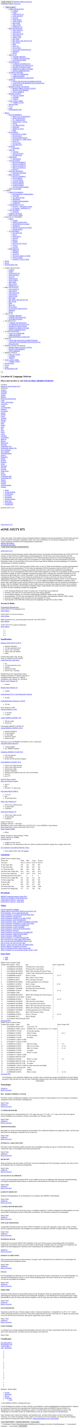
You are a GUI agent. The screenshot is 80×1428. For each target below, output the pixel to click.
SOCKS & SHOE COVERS (21, 256)
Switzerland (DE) (6, 476)
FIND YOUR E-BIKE (16, 215)
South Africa (5, 471)
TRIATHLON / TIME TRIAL (22, 139)
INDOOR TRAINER (19, 173)
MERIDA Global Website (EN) (10, 386)
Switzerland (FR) (6, 478)
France (3, 416)
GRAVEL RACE (17, 153)
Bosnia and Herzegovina (8, 399)
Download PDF (6, 1020)
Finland (3, 414)
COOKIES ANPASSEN (22, 1422)
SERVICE (12, 79)
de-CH (7, 365)
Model (7, 490)
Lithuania (4, 436)
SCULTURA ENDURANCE (21, 49)
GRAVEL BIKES (18, 182)
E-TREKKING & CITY (16, 205)
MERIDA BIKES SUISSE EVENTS (24, 88)
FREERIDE (16, 199)
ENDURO (15, 127)
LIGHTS (15, 238)
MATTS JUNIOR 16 (19, 168)
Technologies (9, 502)
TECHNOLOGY (14, 62)
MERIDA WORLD (15, 94)
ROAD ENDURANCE (19, 138)
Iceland (3, 422)
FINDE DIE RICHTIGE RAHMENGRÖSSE (26, 81)
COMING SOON (18, 102)
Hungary (3, 420)
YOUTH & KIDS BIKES (20, 187)
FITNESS (12, 146)
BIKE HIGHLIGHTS (15, 28)
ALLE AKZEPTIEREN (8, 1422)
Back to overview (6, 1090)
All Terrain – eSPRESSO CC (21, 208)
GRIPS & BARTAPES (19, 222)
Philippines (4, 457)
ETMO (14, 12)
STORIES (15, 97)
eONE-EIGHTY (17, 16)
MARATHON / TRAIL (19, 122)
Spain (2, 473)
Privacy (7, 1396)
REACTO (15, 46)
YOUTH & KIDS (14, 160)
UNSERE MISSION (19, 57)
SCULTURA (16, 48)
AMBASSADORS (18, 76)
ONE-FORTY (16, 35)
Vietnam (3, 487)
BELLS (14, 240)
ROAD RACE (17, 136)
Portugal (3, 460)
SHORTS (15, 252)
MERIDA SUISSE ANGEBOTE (19, 87)
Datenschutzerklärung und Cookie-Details (46, 1418)
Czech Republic (6, 407)
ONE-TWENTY (17, 30)
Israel (2, 427)
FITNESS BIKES (18, 183)
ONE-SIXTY (16, 32)
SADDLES (16, 226)
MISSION (15, 51)
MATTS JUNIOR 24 (19, 164)
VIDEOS (15, 99)
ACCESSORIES (14, 231)
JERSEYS (15, 250)
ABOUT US (13, 55)
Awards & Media (10, 492)
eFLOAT (15, 18)
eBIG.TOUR (16, 25)
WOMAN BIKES (18, 185)
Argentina (4, 392)
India (2, 423)
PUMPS (15, 242)
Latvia (3, 434)
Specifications (9, 494)
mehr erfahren (5, 611)
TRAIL (14, 123)
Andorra (3, 390)
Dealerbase (8, 1398)
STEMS (15, 220)
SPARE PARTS (17, 229)
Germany (4, 418)
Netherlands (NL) (6, 446)
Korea (3, 432)
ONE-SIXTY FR (17, 34)
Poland (3, 459)
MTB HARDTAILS (18, 118)
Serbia (3, 464)
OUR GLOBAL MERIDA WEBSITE (39, 381)
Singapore (4, 466)
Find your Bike (13, 104)
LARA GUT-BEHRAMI (20, 74)
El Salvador (4, 411)
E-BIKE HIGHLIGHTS (16, 9)
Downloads (8, 497)
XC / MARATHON (18, 120)
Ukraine (3, 483)
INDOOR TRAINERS (16, 171)
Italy (2, 429)
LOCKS (15, 247)
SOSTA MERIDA (18, 92)
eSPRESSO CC (17, 27)
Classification (9, 504)
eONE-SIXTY (17, 19)
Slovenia (3, 469)
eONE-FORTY (17, 21)
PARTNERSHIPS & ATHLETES (23, 78)
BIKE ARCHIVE (14, 175)
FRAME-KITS (17, 145)
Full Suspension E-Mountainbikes (22, 194)
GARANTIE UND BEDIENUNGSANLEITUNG (28, 83)
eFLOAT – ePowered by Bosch (22, 206)
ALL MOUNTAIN (18, 125)
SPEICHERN (23, 1426)
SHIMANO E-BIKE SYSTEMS (22, 69)
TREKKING (13, 157)
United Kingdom (6, 485)
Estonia (3, 413)
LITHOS (15, 11)
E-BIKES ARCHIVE (15, 213)
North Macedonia (6, 453)
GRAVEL (12, 150)
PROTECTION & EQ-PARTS (22, 228)
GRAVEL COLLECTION (20, 259)
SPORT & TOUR (18, 129)
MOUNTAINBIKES (15, 115)
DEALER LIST (17, 85)
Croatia (3, 406)
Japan (2, 430)
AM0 (6, 957)
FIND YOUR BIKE (15, 189)
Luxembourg (5, 437)
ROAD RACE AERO (19, 134)
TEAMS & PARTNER (16, 72)
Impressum (8, 1394)
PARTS (11, 219)
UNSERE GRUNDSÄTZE (21, 58)
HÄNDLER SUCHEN (8, 545)
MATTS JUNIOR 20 (19, 166)
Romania (3, 462)
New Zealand (5, 452)
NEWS (7, 261)
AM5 (6, 959)
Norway (3, 455)
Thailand (3, 482)
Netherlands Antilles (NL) (9, 448)
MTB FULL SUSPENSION (21, 116)
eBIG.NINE (16, 23)
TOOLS (15, 245)
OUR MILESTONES (19, 60)
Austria (3, 395)
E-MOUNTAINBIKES (16, 192)
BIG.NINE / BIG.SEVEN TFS (22, 41)
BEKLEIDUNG (14, 249)
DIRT (14, 44)
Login (10, 108)
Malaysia (3, 439)
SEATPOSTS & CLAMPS (20, 224)
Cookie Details (35, 1422)
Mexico (3, 441)
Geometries (8, 495)
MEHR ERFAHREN (7, 543)
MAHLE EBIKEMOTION (21, 71)
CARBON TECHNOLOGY (21, 64)
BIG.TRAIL (16, 42)
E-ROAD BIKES (14, 210)
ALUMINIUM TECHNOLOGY (22, 65)
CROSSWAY (16, 159)
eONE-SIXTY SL (18, 14)
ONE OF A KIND (18, 95)
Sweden (3, 474)
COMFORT (16, 203)
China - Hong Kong (7, 402)
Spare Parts (8, 501)
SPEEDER (15, 148)
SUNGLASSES (17, 258)
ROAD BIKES (13, 132)
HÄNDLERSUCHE (15, 109)
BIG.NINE (15, 39)
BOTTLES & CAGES (19, 243)
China (2, 400)
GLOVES (15, 254)
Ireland (3, 425)
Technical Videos (10, 499)
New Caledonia (5, 450)
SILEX (14, 53)
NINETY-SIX (16, 37)
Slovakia (3, 467)
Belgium (3, 397)
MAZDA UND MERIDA (20, 90)
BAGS (14, 235)
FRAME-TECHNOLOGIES (21, 67)
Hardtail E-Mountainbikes (20, 201)
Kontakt (7, 1392)
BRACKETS (16, 236)
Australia (3, 393)
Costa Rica (4, 404)
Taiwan (3, 480)
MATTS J (15, 169)
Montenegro (4, 443)
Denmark (4, 409)
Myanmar (4, 444)
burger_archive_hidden (16, 101)
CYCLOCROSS (17, 180)
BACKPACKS (17, 233)
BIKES (7, 113)
